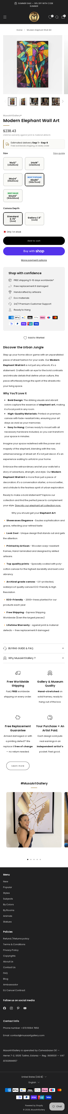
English (32, 1082)
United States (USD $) (32, 1077)
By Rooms (8, 910)
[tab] (27, 859)
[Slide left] (6, 101)
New (5, 881)
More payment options (34, 260)
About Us (8, 961)
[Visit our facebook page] (4, 1008)
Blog (5, 978)
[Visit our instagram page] (11, 1008)
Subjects (8, 898)
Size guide (59, 153)
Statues (7, 921)
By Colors (8, 904)
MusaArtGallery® (12, 115)
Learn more (18, 765)
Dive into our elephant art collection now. (38, 505)
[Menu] (5, 17)
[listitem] (34, 5)
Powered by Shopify (34, 1105)
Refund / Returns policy (16, 938)
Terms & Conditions (14, 944)
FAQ (5, 973)
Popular (7, 887)
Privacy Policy (10, 950)
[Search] (57, 17)
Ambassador (10, 984)
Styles (6, 893)
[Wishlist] (50, 17)
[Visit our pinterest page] (18, 1008)
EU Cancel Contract (14, 990)
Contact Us (9, 967)
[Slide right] (62, 101)
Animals (7, 916)
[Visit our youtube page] (24, 1008)
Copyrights (9, 955)
